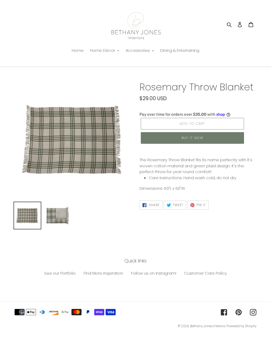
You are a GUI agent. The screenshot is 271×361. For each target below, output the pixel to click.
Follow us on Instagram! (153, 273)
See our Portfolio (60, 273)
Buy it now (192, 137)
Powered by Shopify (241, 326)
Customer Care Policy (205, 273)
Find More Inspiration (103, 273)
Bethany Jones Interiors (207, 326)
